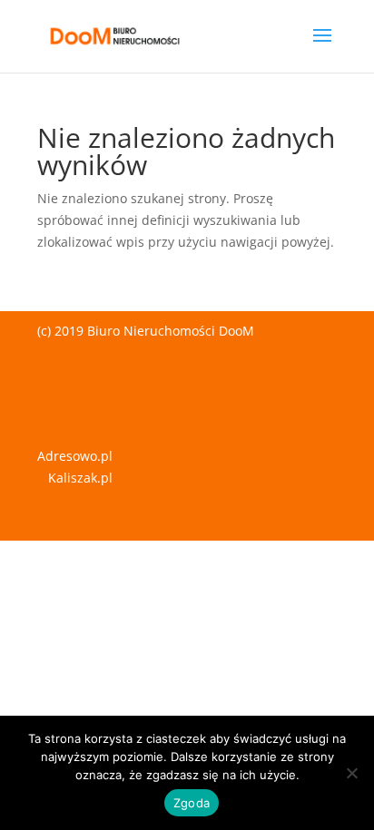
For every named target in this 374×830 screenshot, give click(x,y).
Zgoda (191, 803)
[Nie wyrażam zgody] (351, 773)
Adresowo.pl (75, 455)
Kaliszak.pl (80, 477)
